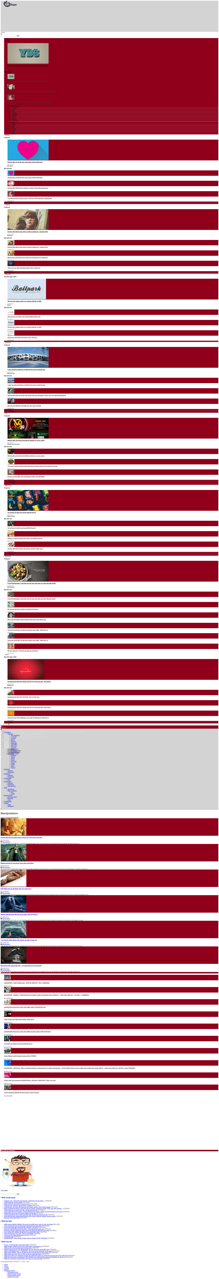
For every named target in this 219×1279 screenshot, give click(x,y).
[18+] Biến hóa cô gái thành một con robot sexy (16, 889)
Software (13, 755)
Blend (13, 740)
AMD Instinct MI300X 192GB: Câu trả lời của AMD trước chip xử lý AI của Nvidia (28, 1224)
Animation (14, 750)
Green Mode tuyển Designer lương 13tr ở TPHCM (20, 1056)
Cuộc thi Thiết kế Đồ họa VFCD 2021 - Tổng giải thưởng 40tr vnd (24, 1229)
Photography (8, 556)
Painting (13, 747)
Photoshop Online (9, 1270)
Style (12, 766)
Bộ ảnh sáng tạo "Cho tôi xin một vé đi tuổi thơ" (23, 651)
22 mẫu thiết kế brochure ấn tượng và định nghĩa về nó (25, 549)
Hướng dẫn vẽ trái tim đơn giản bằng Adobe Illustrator (25, 162)
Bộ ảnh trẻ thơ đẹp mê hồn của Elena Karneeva (23, 609)
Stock (9, 804)
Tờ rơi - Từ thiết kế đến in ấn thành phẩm (16, 1245)
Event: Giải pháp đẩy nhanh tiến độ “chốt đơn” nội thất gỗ (21, 1227)
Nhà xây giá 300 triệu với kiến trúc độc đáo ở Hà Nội (24, 406)
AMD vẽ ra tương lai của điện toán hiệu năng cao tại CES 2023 (23, 1258)
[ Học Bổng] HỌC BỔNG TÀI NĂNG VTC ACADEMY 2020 (22, 1232)
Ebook (13, 757)
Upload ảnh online (13, 1277)
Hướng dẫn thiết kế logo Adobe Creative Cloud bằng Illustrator (28, 188)
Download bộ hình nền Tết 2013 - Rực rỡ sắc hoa (23, 697)
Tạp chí (9, 1241)
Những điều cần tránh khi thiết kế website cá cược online (26, 440)
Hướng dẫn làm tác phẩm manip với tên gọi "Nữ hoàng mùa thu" (22, 837)
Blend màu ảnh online (14, 1273)
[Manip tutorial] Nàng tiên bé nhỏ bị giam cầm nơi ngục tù (19, 914)
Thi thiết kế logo (9, 1236)
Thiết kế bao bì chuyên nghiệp (13, 1202)
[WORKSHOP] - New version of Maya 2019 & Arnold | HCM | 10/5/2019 (25, 1238)
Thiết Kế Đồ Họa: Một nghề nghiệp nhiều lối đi (19, 1019)
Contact (6, 744)
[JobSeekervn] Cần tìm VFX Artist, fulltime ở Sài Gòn (20, 1213)
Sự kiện (9, 1221)
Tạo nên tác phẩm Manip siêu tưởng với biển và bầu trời (19, 940)
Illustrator (7, 135)
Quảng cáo (11, 444)
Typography (8, 274)
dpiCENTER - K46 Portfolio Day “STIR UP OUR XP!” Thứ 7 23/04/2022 (25, 730)
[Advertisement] (52, 20)
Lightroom (7, 204)
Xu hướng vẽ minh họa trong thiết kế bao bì (22, 512)
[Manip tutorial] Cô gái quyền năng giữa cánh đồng (17, 863)
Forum (6, 743)
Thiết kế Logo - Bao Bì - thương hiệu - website (18, 1205)
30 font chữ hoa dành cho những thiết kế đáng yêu (24, 316)
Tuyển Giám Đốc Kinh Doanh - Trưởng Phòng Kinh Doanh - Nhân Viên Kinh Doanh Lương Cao (33, 1211)
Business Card (12, 797)
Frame (13, 763)
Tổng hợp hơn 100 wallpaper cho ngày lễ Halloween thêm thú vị (28, 718)
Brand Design (8, 485)
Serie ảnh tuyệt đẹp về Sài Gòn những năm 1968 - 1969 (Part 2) (28, 630)
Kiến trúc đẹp (12, 373)
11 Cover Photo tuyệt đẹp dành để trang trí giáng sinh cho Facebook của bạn (32, 466)
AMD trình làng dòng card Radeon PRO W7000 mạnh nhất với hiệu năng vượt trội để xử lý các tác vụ (34, 1257)
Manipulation (15, 121)
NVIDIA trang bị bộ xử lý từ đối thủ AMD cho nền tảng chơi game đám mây (26, 1249)
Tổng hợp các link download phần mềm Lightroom (24, 268)
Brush (13, 760)
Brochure (10, 798)
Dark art (13, 741)
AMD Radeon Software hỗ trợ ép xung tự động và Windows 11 (23, 1246)
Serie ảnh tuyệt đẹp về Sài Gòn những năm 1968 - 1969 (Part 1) (28, 640)
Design (13, 749)
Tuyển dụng (10, 1197)
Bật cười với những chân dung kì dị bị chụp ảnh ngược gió (27, 619)
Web (6, 413)
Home (6, 741)
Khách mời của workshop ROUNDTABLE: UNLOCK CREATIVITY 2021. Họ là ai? (30, 1080)
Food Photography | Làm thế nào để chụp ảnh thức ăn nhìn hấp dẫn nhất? (32, 583)
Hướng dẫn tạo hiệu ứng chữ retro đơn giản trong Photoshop (28, 65)
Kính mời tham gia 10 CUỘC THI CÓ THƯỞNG (18, 1233)
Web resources (12, 791)
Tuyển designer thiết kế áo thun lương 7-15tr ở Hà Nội (21, 1092)
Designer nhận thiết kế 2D (12, 1218)
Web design (17, 444)
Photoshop (7, 38)
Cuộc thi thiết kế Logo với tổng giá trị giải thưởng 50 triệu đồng (23, 1226)
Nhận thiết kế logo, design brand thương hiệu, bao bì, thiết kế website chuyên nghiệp (30, 1216)
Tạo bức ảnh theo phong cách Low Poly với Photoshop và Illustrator (30, 102)
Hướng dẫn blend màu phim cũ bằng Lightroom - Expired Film (28, 231)
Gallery (7, 654)
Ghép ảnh (14, 743)
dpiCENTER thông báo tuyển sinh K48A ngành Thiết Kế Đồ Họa (23, 734)
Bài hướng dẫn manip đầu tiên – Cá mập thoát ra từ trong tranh (21, 965)
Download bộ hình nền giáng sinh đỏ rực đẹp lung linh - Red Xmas (29, 681)
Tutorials (10, 105)
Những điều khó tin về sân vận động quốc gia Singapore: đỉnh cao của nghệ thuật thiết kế (37, 395)
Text (10, 69)
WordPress (11, 789)
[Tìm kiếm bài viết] (9, 724)
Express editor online (14, 1275)
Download (11, 203)
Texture (14, 133)
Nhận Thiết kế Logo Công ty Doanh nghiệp (17, 1204)
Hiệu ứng (14, 746)
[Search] (1, 756)
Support (6, 746)
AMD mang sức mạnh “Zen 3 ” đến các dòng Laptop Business (22, 1254)
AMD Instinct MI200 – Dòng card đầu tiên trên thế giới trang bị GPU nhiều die (27, 1252)
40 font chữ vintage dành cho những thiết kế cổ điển (25, 301)
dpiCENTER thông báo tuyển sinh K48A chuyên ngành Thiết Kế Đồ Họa (26, 737)
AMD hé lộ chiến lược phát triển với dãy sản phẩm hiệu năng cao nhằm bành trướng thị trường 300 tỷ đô (36, 1255)
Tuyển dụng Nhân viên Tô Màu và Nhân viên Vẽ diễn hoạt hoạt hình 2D (25, 1214)
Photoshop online (13, 1272)
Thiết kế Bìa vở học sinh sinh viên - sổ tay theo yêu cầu (20, 1210)
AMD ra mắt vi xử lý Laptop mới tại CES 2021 (18, 1248)
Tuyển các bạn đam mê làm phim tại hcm (16, 1235)
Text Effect (14, 744)
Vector (13, 484)
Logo (9, 800)
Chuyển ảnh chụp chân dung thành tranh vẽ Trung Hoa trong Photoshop (31, 91)
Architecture (8, 342)
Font (10, 305)
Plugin (13, 764)
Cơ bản (13, 738)
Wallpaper (11, 685)
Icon (12, 792)
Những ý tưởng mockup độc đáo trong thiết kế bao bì (25, 538)
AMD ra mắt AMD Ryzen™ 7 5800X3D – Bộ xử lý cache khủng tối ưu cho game (28, 1251)
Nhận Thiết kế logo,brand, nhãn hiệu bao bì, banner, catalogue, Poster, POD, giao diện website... (33, 1208)
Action (13, 758)
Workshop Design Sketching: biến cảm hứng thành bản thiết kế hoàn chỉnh (26, 1230)
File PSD (14, 761)
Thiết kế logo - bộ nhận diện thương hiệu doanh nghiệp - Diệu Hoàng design (27, 1207)
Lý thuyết (13, 737)
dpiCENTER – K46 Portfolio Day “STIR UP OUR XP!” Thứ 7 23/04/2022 (26, 983)
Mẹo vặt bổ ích (15, 735)
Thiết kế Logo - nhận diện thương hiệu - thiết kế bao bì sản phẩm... (24, 1201)
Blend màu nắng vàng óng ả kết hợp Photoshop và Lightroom (28, 257)
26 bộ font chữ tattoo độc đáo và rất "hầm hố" (22, 337)
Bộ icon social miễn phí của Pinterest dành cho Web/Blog (26, 476)
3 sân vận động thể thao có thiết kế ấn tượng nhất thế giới (26, 369)
